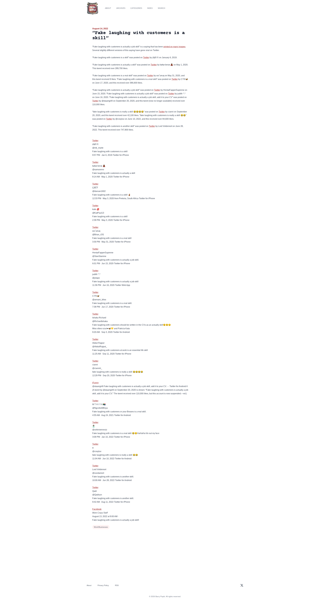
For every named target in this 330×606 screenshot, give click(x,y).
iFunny (95, 383)
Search (161, 8)
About (108, 8)
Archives (120, 8)
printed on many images (174, 47)
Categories (136, 8)
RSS (117, 585)
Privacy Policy (103, 585)
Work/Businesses (101, 527)
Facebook (96, 509)
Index (150, 8)
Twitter (146, 57)
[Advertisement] (214, 47)
